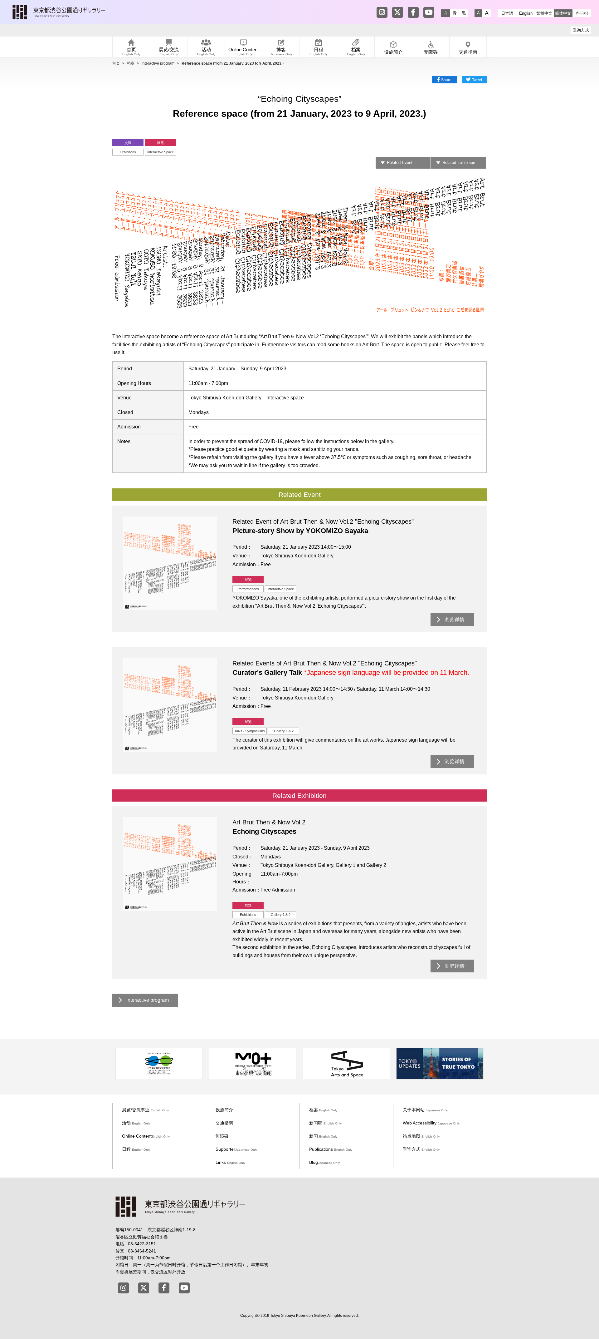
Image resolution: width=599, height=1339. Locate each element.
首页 (116, 63)
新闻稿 (325, 1122)
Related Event (399, 162)
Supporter (236, 1149)
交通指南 (224, 1122)
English (526, 13)
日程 (136, 1149)
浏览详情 (455, 619)
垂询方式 (581, 30)
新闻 (323, 1136)
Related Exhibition (458, 162)
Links (230, 1162)
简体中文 (563, 13)
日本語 (507, 13)
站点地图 (421, 1136)
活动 (136, 1122)
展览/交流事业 (145, 1109)
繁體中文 (544, 13)
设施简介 (224, 1109)
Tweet (477, 80)
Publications (330, 1149)
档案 (130, 63)
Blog (324, 1162)
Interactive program (158, 63)
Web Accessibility (431, 1122)
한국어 (582, 13)
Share (446, 80)
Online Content (146, 1136)
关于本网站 (425, 1109)
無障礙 (222, 1136)
